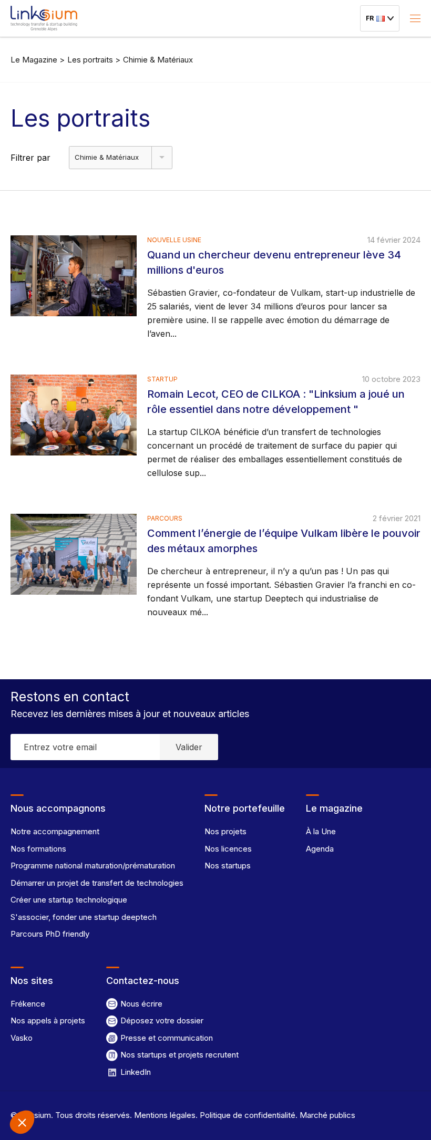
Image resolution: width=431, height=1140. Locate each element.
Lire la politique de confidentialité (68, 1052)
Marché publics (326, 1115)
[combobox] (120, 157)
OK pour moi (194, 1087)
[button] (22, 1122)
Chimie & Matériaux (158, 60)
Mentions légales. (165, 1115)
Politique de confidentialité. (247, 1115)
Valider (189, 747)
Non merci (47, 1087)
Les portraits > (93, 60)
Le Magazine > (38, 60)
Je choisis (121, 1087)
